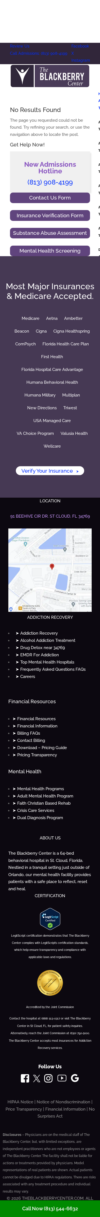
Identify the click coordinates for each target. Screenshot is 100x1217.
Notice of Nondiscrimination (63, 1101)
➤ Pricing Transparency (34, 754)
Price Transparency (24, 1109)
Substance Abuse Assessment (50, 233)
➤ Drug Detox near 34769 (40, 647)
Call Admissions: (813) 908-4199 (38, 53)
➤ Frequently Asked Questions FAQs (51, 669)
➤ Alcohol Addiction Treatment (45, 640)
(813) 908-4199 (50, 182)
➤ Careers (25, 676)
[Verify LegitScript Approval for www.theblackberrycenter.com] (50, 928)
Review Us (19, 46)
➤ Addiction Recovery (37, 633)
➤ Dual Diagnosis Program (37, 817)
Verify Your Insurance (50, 471)
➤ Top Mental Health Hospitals (45, 662)
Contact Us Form (50, 197)
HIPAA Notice (20, 1101)
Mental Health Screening (50, 251)
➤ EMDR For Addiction (37, 654)
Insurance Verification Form (50, 215)
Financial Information (65, 1109)
